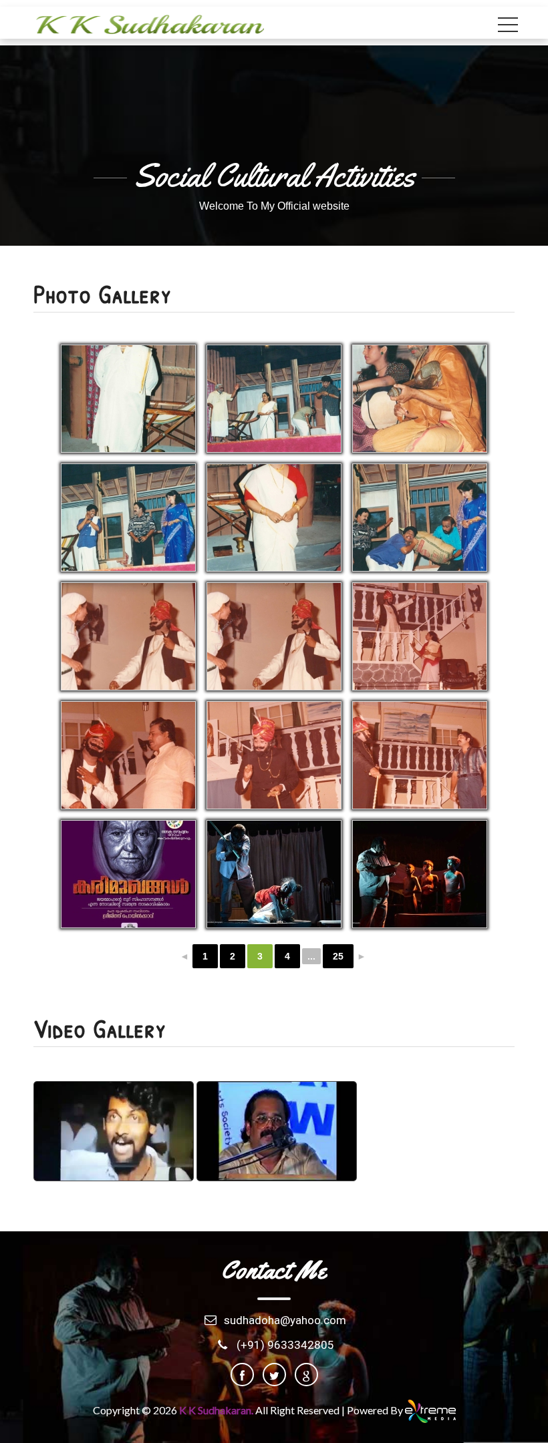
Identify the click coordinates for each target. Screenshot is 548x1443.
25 (338, 956)
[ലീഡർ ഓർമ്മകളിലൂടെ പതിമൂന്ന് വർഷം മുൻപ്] (276, 1132)
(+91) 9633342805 (285, 1345)
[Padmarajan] (113, 1132)
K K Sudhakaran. (217, 1409)
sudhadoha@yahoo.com (285, 1320)
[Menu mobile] (508, 27)
